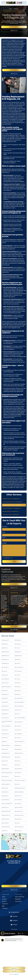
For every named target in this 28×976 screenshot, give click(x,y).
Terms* (11, 558)
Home (10, 9)
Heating (16, 9)
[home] (10, 3)
